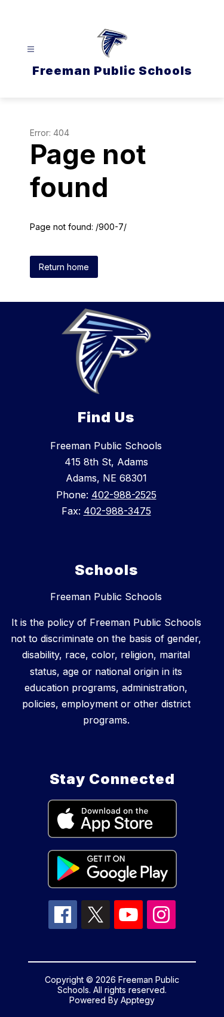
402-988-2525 (124, 495)
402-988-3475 (117, 511)
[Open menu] (31, 49)
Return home (64, 267)
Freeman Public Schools (106, 597)
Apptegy (138, 1000)
